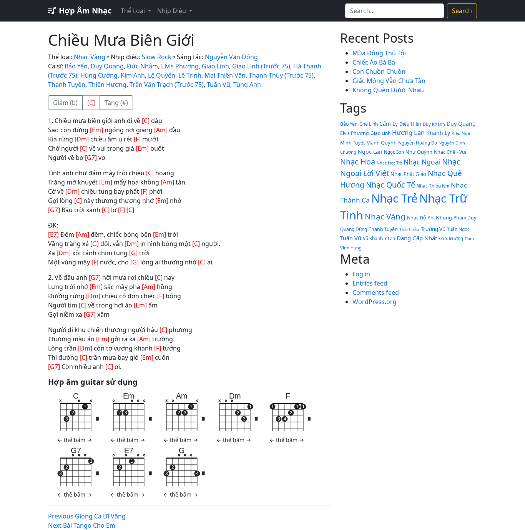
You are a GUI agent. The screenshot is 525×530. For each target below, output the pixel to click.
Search (462, 11)
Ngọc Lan (370, 151)
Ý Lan (389, 238)
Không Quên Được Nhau (388, 90)
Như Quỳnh (418, 151)
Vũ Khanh (373, 238)
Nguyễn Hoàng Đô (417, 143)
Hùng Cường (99, 75)
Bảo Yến (76, 66)
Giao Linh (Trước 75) (261, 66)
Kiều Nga (461, 133)
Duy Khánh (434, 124)
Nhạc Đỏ (416, 217)
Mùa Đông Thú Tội (379, 53)
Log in (361, 274)
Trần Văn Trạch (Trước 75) (167, 84)
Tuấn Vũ (218, 84)
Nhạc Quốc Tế (390, 184)
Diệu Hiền (410, 124)
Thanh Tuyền (66, 84)
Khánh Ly (438, 132)
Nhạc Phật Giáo (408, 174)
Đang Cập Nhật (417, 238)
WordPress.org (374, 301)
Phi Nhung (439, 217)
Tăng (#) (116, 102)
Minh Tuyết (352, 143)
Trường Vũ (433, 229)
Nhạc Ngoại (422, 161)
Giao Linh (215, 66)
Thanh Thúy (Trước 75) (281, 75)
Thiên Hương (107, 84)
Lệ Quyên (161, 75)
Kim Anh (133, 75)
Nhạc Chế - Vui (450, 152)
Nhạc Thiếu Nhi (433, 186)
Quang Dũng (353, 229)
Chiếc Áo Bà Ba (373, 62)
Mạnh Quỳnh (381, 142)
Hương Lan (408, 132)
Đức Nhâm (142, 66)
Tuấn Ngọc (458, 229)
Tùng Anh (247, 84)
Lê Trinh (189, 75)
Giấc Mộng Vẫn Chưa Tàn (388, 80)
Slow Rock (156, 57)
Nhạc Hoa (357, 161)
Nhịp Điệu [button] (172, 11)
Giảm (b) (65, 102)
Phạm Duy (465, 217)
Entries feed (369, 283)
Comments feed (375, 292)
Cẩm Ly (388, 123)
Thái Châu (409, 229)
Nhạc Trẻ (394, 198)
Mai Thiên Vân (225, 75)
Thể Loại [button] (133, 11)
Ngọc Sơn (394, 152)
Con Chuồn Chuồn (378, 71)
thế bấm (74, 440)
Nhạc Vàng (89, 57)
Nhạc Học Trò (389, 163)
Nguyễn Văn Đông (231, 57)
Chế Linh (368, 124)
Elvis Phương (180, 66)
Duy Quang (107, 66)
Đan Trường (451, 238)
